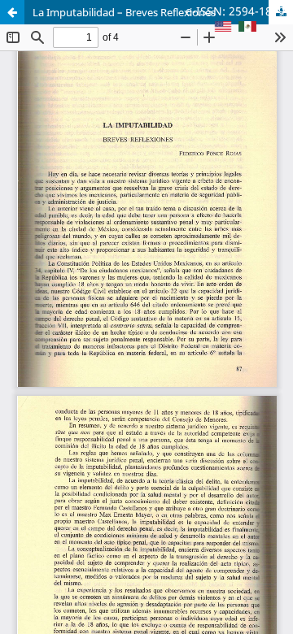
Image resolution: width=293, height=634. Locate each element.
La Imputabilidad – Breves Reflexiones (124, 12)
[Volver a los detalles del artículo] (12, 12)
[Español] (247, 28)
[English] (223, 28)
